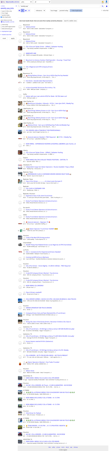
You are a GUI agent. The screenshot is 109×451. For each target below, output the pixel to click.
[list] (19, 10)
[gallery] (25, 10)
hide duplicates (6, 17)
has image (5, 13)
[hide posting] (53, 28)
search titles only (7, 11)
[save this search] (106, 6)
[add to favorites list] (24, 27)
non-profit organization (8, 26)
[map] (29, 10)
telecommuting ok (7, 28)
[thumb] (22, 10)
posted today (5, 15)
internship (5, 24)
